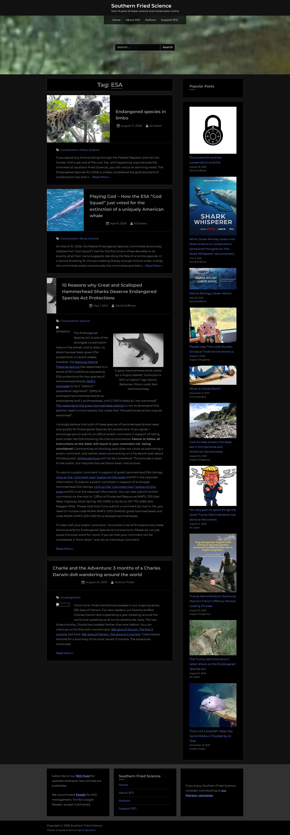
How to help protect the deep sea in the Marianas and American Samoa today (210, 446)
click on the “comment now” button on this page (91, 477)
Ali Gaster (155, 125)
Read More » (101, 177)
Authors (150, 19)
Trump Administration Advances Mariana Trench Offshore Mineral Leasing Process (212, 601)
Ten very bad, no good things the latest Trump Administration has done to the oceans (212, 514)
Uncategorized (70, 597)
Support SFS (169, 19)
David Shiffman (125, 305)
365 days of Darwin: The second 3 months (111, 634)
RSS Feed (83, 776)
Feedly (81, 794)
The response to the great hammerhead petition (90, 405)
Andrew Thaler (124, 582)
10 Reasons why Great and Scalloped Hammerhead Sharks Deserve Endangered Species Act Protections (109, 291)
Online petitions (88, 458)
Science (94, 150)
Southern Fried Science (141, 6)
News (83, 238)
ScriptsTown (88, 830)
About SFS (133, 19)
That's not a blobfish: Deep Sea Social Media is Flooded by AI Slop (211, 736)
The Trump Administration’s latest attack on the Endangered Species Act (212, 664)
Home (116, 19)
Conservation (69, 150)
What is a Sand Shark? (205, 388)
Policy (84, 150)
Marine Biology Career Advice (210, 293)
